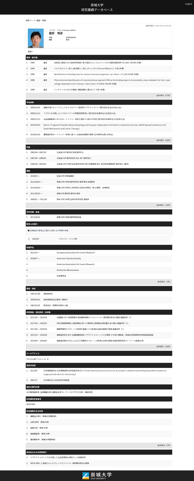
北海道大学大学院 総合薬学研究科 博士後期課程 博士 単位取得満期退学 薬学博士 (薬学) (93, 164)
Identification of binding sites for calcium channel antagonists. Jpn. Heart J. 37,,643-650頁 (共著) (96, 74)
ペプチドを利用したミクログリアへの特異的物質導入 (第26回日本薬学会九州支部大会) (80, 113)
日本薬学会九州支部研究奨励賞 (56, 380)
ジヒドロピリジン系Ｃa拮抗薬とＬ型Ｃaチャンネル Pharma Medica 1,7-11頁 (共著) (89, 68)
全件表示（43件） (164, 346)
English (188, 4)
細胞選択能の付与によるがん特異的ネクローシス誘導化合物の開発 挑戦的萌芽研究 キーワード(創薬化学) (100, 340)
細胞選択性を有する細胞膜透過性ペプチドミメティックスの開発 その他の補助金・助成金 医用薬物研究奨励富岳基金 (105, 334)
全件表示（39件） (164, 140)
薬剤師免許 (48, 293)
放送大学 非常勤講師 (65, 176)
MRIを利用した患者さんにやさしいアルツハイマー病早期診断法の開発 (59, 463)
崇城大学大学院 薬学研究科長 (69, 217)
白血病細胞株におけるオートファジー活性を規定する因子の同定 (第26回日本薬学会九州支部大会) (84, 119)
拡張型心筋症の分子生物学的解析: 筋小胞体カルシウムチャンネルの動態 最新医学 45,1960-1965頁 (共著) (97, 62)
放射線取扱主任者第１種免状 (56, 299)
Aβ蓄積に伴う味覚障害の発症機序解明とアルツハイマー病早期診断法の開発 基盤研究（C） (95, 317)
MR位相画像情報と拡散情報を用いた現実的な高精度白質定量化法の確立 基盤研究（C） (93, 323)
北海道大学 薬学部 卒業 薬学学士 (70, 152)
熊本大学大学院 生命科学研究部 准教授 (73, 199)
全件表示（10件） (164, 205)
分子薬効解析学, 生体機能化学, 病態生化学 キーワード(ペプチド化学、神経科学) (59, 392)
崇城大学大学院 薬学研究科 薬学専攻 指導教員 (76, 181)
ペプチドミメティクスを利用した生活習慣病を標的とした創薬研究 (58, 457)
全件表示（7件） (165, 281)
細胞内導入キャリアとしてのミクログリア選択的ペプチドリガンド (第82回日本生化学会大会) (82, 107)
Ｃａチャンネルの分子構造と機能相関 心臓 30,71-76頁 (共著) (79, 89)
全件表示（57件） (164, 95)
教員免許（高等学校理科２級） (56, 305)
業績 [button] (30, 51)
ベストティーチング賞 (68, 238)
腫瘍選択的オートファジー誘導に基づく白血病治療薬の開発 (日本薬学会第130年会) (78, 134)
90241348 (30, 404)
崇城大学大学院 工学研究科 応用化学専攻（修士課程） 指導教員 (83, 187)
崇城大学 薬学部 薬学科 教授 (68, 193)
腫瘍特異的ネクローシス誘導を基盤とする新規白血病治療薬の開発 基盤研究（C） (91, 329)
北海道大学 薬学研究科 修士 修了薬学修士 (74, 158)
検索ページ (30, 20)
